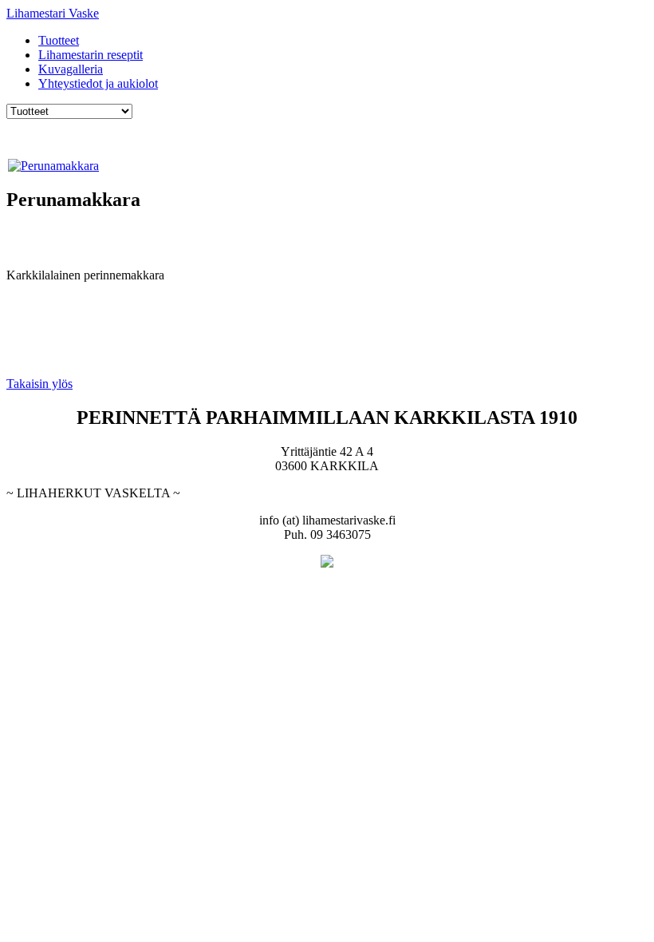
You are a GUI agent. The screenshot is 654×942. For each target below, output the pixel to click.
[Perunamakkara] (53, 165)
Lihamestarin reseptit (90, 54)
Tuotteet (58, 40)
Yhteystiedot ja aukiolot (98, 83)
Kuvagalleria (70, 69)
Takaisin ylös (39, 383)
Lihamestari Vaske (52, 13)
